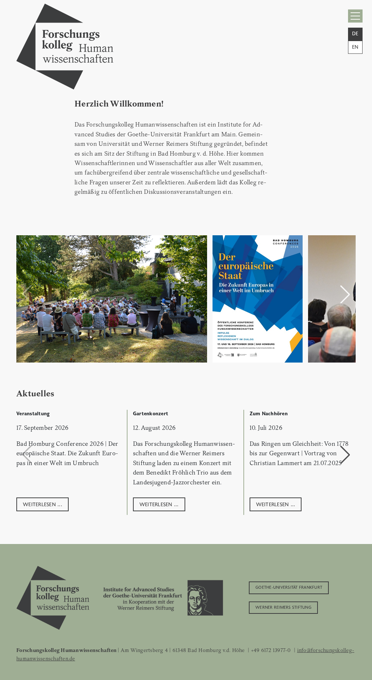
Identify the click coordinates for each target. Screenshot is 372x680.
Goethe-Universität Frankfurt (288, 587)
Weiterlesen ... (42, 504)
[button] (345, 294)
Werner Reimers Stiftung (283, 607)
